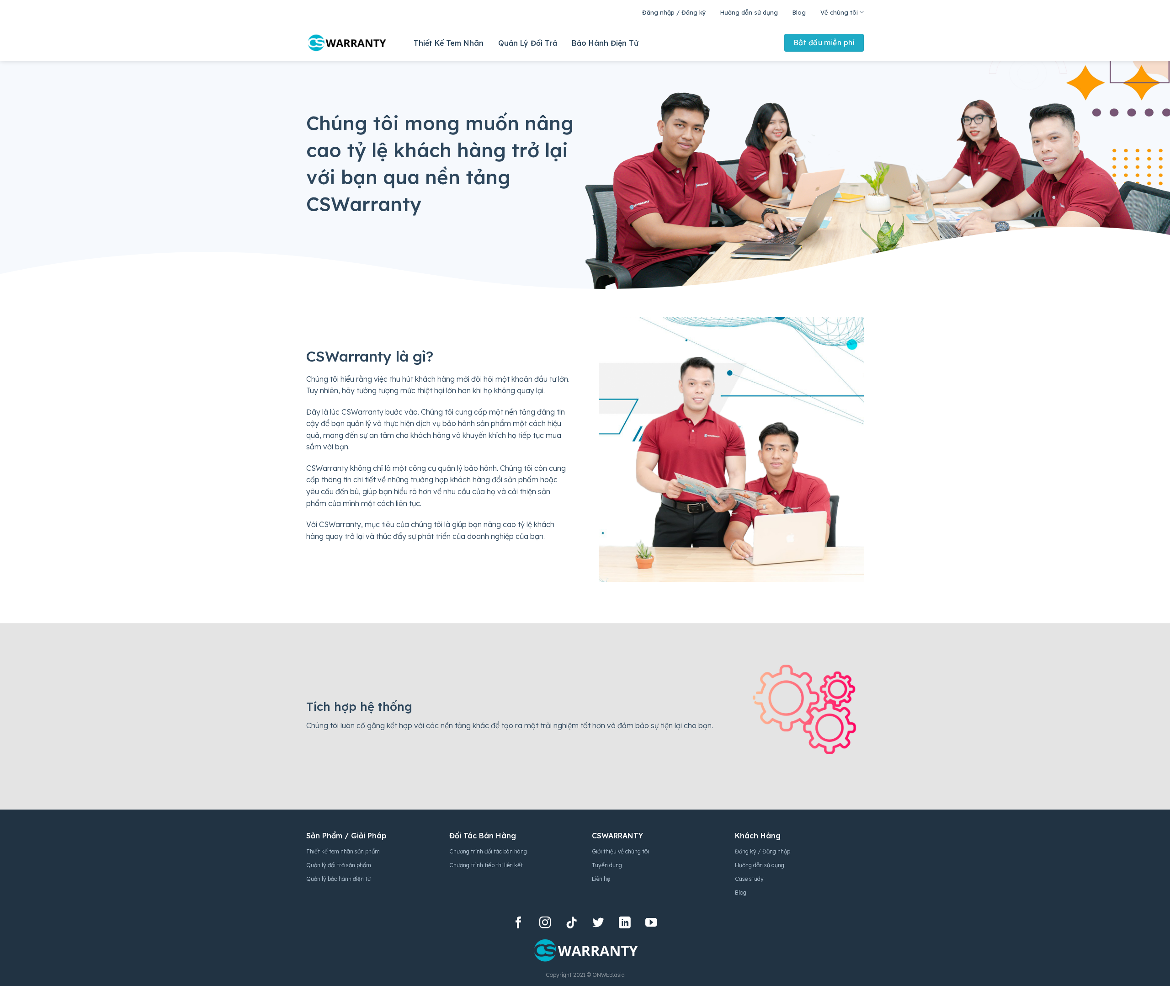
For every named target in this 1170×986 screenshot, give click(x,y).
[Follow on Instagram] (545, 923)
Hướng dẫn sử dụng (749, 12)
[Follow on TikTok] (572, 923)
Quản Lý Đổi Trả (527, 43)
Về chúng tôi (839, 12)
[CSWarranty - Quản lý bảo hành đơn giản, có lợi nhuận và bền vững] (346, 42)
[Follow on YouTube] (651, 923)
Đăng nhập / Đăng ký (674, 12)
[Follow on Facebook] (519, 923)
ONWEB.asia (608, 974)
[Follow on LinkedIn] (625, 923)
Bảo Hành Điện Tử (605, 43)
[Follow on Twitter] (598, 923)
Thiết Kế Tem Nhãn (449, 43)
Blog (799, 12)
